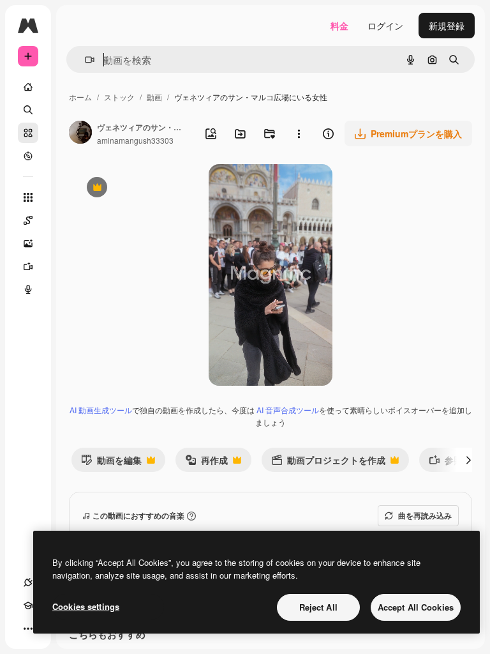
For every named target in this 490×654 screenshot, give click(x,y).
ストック (119, 96)
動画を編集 (111, 462)
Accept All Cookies (416, 607)
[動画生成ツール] (28, 266)
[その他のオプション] (298, 133)
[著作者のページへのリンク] (80, 133)
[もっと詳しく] (28, 156)
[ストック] (28, 133)
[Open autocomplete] (84, 60)
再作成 (206, 462)
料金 (339, 25)
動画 (154, 96)
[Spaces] (28, 220)
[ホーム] (28, 87)
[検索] (28, 110)
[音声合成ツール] (28, 289)
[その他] (28, 628)
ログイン (385, 25)
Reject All (318, 607)
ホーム (80, 96)
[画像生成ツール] (28, 243)
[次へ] (468, 460)
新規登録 (446, 25)
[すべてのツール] (28, 197)
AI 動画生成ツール (101, 409)
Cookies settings (85, 606)
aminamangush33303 (135, 140)
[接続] (28, 582)
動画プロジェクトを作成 (328, 462)
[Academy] (28, 605)
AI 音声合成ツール (287, 409)
